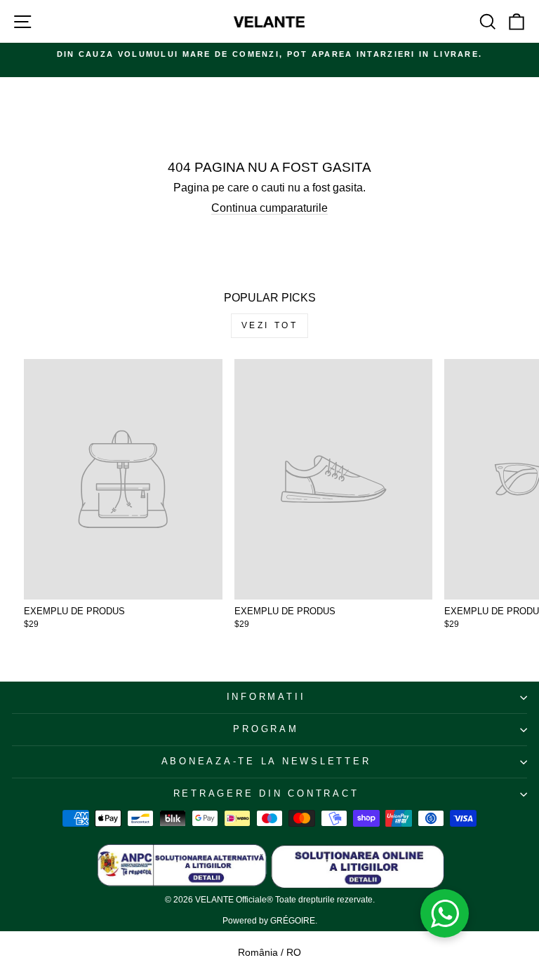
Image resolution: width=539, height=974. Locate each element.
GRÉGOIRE (292, 921)
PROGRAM (265, 729)
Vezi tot (269, 325)
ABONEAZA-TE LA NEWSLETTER (266, 761)
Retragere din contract (266, 794)
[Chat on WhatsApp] (445, 914)
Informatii (266, 697)
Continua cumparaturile (269, 208)
